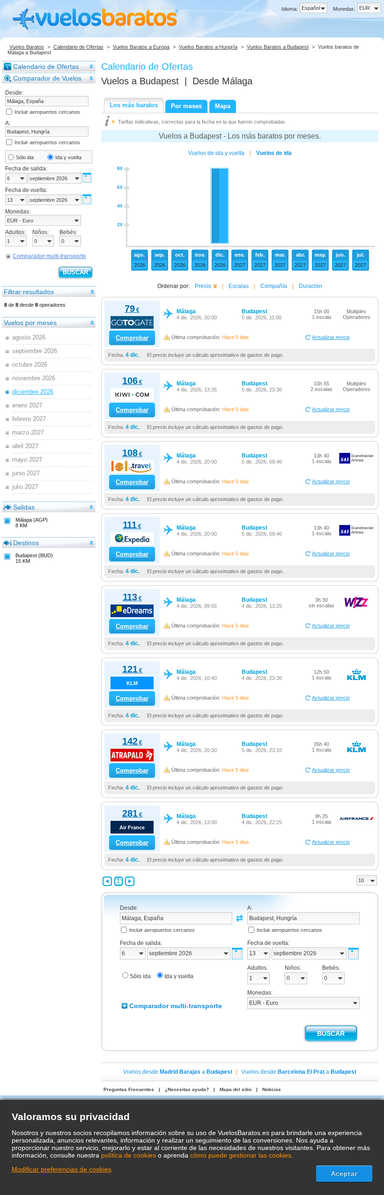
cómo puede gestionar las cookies (240, 1155)
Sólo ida (25, 157)
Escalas (239, 286)
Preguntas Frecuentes (128, 1089)
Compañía (273, 286)
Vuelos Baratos (26, 47)
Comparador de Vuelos (47, 78)
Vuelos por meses (30, 322)
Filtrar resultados (29, 291)
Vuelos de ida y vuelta (216, 153)
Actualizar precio (331, 337)
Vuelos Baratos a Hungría (208, 47)
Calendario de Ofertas (78, 47)
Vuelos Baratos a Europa (141, 47)
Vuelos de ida (274, 153)
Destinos (26, 542)
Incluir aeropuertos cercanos (47, 112)
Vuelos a (140, 81)
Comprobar (132, 337)
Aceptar (344, 1173)
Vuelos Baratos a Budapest (278, 47)
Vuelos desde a (177, 1072)
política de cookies (128, 1155)
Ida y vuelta (68, 157)
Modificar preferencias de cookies (61, 1169)
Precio (203, 286)
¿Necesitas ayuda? (187, 1089)
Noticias (271, 1089)
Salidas (24, 507)
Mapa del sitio (235, 1089)
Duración (310, 286)
